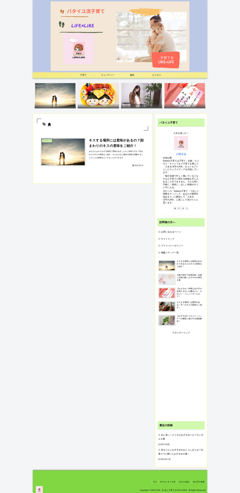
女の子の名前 (199, 482)
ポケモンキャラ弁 (167, 482)
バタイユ (181, 153)
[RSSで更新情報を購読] (187, 208)
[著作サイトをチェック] (175, 208)
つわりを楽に (184, 482)
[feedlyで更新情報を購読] (183, 208)
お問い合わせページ (171, 232)
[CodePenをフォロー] (179, 208)
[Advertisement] (181, 376)
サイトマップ (167, 239)
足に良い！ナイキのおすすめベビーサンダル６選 (180, 437)
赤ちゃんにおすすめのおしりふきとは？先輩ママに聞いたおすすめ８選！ (180, 452)
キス (155, 482)
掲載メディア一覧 (170, 252)
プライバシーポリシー (172, 245)
